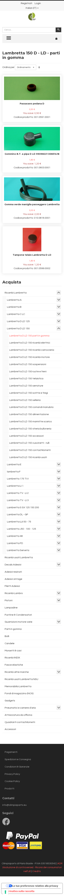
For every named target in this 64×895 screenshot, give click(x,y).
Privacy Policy (12, 774)
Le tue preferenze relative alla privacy (35, 885)
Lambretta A (14, 300)
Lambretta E (14, 464)
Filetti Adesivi (12, 586)
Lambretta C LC (16, 314)
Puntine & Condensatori (18, 615)
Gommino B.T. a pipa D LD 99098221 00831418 (32, 154)
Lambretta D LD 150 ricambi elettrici (29, 342)
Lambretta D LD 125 (18, 321)
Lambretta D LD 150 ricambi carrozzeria (31, 350)
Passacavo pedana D (32, 103)
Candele (9, 643)
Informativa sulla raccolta (19, 891)
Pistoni (8, 600)
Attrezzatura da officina (18, 715)
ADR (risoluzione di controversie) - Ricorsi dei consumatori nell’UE (32, 867)
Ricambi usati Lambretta (19, 557)
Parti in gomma (13, 629)
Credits (36, 871)
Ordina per (8, 67)
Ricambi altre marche (17, 672)
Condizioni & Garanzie (17, 766)
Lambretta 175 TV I (18, 478)
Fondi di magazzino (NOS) (19, 693)
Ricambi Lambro (14, 593)
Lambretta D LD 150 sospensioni (27, 364)
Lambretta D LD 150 (18, 328)
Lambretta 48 (15, 536)
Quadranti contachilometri (20, 722)
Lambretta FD (15, 543)
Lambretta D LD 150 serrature (26, 385)
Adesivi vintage (13, 579)
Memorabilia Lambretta (18, 686)
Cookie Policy (12, 781)
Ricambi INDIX (12, 657)
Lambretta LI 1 (15, 486)
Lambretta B (14, 307)
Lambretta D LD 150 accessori (26, 436)
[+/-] (39, 67)
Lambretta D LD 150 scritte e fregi (28, 393)
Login (38, 3)
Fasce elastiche (14, 665)
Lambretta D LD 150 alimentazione (29, 414)
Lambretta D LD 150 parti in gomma (29, 335)
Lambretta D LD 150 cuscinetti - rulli (29, 443)
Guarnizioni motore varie (18, 622)
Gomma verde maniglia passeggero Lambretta (32, 204)
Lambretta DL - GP (17, 514)
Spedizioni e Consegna (18, 759)
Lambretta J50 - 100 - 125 (21, 529)
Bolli (7, 636)
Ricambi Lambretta (16, 292)
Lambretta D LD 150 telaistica (26, 378)
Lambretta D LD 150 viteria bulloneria (30, 428)
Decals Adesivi (13, 564)
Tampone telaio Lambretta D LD (32, 254)
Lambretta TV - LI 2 (18, 493)
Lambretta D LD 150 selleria (25, 400)
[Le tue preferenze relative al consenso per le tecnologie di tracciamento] (5, 892)
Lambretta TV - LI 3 (18, 500)
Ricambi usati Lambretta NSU (21, 679)
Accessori (10, 729)
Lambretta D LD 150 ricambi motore (29, 357)
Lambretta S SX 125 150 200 (23, 507)
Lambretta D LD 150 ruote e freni (27, 371)
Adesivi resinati (13, 572)
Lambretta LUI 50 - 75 (19, 521)
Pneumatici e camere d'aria (20, 708)
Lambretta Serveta (18, 550)
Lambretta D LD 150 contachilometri (30, 450)
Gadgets (10, 700)
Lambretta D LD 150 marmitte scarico (30, 421)
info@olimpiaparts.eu (14, 805)
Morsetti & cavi (13, 650)
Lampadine (11, 607)
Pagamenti (11, 752)
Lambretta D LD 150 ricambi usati (28, 457)
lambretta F (14, 471)
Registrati (26, 3)
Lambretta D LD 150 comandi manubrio (31, 407)
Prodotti (9, 788)
